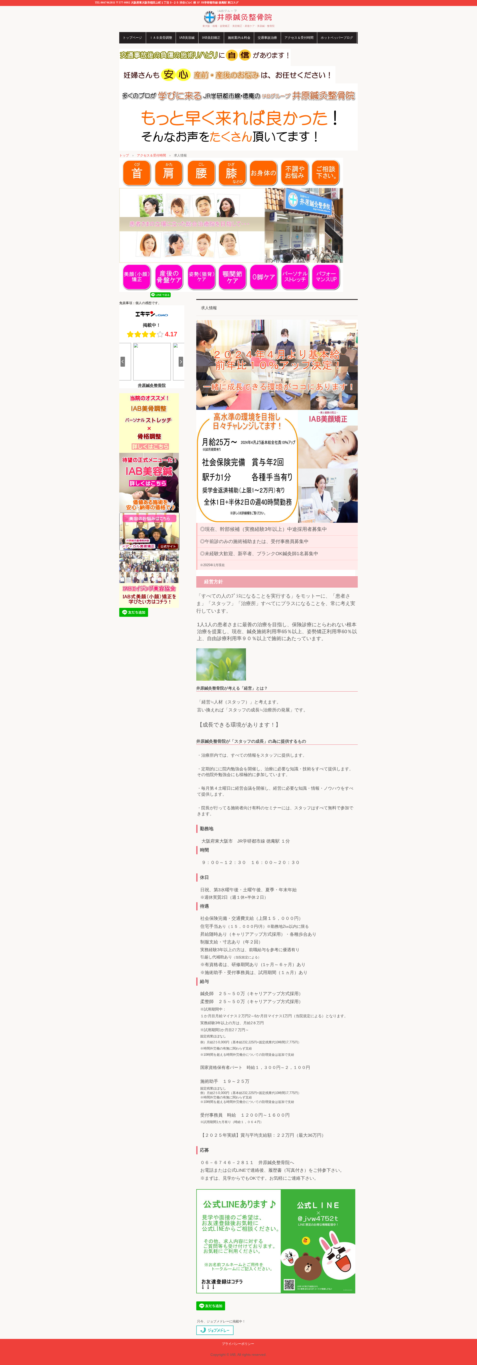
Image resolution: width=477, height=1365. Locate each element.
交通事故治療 (267, 37)
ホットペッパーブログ (337, 37)
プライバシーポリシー (238, 1344)
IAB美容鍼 (187, 37)
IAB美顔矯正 (211, 37)
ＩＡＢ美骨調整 (161, 37)
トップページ (132, 37)
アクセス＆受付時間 (299, 37)
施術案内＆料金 (239, 37)
